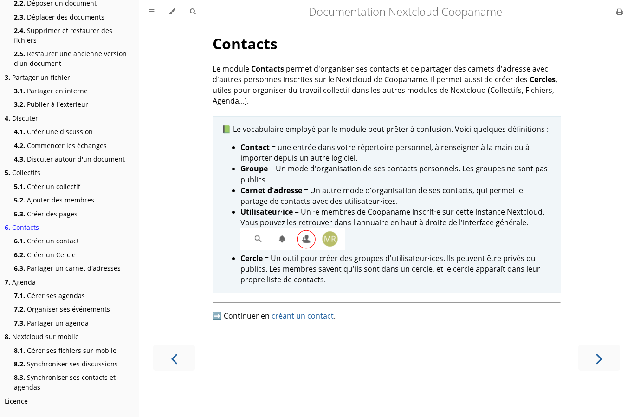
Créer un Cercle (45, 254)
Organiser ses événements (62, 309)
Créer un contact (46, 240)
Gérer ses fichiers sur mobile (65, 350)
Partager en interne (51, 90)
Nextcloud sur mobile (42, 336)
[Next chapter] (599, 358)
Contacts (22, 227)
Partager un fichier (37, 77)
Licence (16, 401)
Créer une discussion (53, 131)
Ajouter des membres (54, 199)
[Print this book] (620, 12)
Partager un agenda (51, 323)
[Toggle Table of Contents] (152, 11)
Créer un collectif (47, 186)
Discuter (21, 118)
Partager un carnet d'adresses (67, 268)
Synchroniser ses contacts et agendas (65, 382)
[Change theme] (172, 11)
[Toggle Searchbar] (192, 11)
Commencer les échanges (60, 145)
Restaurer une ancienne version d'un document (70, 58)
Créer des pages (46, 213)
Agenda (20, 282)
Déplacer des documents (59, 17)
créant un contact (303, 316)
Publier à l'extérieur (51, 104)
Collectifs (22, 172)
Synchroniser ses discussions (66, 363)
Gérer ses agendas (49, 295)
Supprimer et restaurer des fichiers (63, 35)
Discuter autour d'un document (69, 159)
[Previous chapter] (174, 358)
